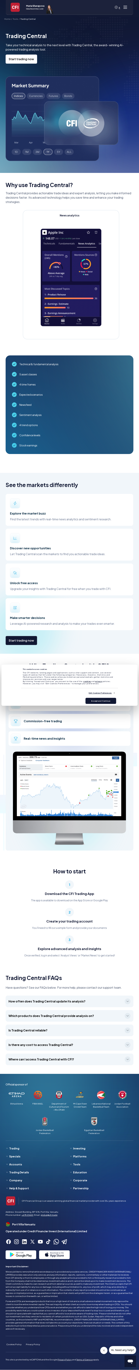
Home (7, 19)
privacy (98, 681)
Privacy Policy (33, 1344)
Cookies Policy (14, 1344)
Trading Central (28, 19)
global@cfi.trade (49, 1215)
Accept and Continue (100, 701)
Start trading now (21, 59)
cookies (87, 681)
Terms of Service (84, 1359)
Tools (15, 19)
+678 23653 (27, 1215)
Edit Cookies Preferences (100, 693)
